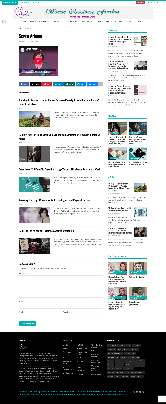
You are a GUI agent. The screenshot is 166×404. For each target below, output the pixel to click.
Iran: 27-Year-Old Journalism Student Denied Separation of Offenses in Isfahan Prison (59, 137)
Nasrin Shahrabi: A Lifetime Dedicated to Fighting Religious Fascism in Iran (116, 305)
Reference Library (81, 366)
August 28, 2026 (25, 108)
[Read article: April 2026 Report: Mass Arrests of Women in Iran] (138, 153)
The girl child (128, 369)
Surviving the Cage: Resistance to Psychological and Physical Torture (54, 200)
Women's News (96, 374)
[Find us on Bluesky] (163, 3)
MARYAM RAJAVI (71, 21)
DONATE (128, 21)
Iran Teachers (113, 357)
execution (111, 349)
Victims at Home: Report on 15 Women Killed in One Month (119, 209)
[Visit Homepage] (83, 12)
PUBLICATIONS (44, 21)
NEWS (32, 21)
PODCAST (118, 21)
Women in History (95, 355)
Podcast (80, 361)
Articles (65, 348)
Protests (129, 365)
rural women (139, 365)
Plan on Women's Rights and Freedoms (130, 361)
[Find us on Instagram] (160, 3)
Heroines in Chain (67, 362)
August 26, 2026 (25, 174)
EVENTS (98, 21)
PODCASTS (140, 3)
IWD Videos (27, 28)
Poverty (110, 365)
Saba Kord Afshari (114, 369)
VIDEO (108, 21)
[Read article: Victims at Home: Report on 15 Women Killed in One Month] (140, 212)
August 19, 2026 (114, 236)
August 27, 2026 (25, 143)
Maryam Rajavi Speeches (82, 353)
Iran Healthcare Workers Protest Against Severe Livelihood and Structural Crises (120, 230)
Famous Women (66, 356)
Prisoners (119, 365)
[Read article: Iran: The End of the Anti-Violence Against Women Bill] (34, 246)
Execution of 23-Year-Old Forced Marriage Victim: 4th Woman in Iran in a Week (59, 169)
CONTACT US (138, 21)
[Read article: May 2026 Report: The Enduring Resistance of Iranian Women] (117, 153)
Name (22, 302)
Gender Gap (134, 349)
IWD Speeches (68, 373)
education (136, 345)
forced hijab (122, 349)
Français (26, 3)
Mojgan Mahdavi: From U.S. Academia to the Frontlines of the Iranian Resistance (117, 280)
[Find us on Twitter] (151, 3)
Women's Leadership (135, 373)
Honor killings (130, 353)
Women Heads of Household (118, 377)
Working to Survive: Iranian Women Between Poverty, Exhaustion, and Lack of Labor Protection (59, 102)
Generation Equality (115, 353)
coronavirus (125, 345)
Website (66, 312)
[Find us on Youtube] (154, 3)
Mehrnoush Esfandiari (137, 277)
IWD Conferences (67, 368)
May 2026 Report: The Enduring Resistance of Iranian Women (117, 164)
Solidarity (80, 371)
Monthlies (114, 133)
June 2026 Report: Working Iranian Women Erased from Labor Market (137, 140)
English (21, 3)
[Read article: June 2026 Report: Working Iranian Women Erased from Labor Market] (138, 128)
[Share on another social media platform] (100, 84)
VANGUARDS (86, 21)
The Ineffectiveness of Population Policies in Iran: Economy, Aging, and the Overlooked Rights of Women (118, 65)
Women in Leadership (95, 361)
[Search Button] (163, 21)
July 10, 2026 (113, 47)
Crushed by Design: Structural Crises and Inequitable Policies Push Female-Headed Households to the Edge (119, 89)
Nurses (110, 361)
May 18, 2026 (113, 96)
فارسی (32, 3)
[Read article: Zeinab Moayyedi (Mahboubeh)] (138, 293)
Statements (81, 374)
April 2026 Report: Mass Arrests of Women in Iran (138, 163)
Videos (94, 351)
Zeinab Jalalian (136, 377)
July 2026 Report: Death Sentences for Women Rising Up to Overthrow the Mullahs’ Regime (117, 140)
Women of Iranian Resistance (95, 368)
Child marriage (113, 345)
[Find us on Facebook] (148, 3)
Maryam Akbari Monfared (130, 357)
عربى (37, 3)
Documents (67, 352)
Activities (66, 345)
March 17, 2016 (23, 41)
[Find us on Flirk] (157, 3)
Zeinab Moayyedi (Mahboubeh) (135, 303)
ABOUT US (57, 21)
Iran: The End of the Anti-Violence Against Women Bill (46, 231)
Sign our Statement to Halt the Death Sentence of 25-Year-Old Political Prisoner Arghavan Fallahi (119, 40)
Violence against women (116, 373)
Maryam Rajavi (82, 348)
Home (25, 21)
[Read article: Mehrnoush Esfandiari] (138, 268)
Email (21, 312)
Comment (23, 273)
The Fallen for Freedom (116, 272)
